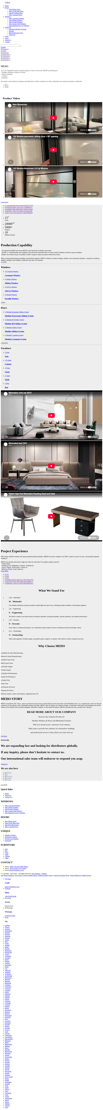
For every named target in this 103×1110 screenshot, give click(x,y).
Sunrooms (12, 35)
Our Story (4, 736)
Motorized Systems (11, 837)
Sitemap (44, 874)
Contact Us (8, 797)
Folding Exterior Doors (45, 875)
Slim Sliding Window (16, 20)
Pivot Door (18, 875)
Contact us (4, 764)
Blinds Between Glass (16, 33)
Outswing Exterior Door (61, 875)
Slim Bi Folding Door (16, 13)
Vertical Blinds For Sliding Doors (80, 875)
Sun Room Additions (7, 875)
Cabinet (7, 856)
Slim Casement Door (15, 15)
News (7, 38)
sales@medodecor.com (12, 887)
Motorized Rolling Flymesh (17, 29)
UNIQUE (8, 27)
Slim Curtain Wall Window (17, 24)
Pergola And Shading (11, 839)
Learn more (4, 202)
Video (7, 36)
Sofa (6, 849)
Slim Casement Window (16, 18)
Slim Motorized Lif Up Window (19, 26)
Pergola (11, 31)
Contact (7, 42)
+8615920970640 (10, 896)
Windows (8, 17)
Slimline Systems (10, 835)
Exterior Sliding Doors (30, 875)
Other (6, 858)
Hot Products (36, 874)
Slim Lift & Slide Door (16, 11)
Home (7, 6)
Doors (7, 8)
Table (6, 854)
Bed (6, 851)
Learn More (4, 571)
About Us (8, 40)
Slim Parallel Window (16, 22)
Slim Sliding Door (14, 9)
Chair (6, 853)
